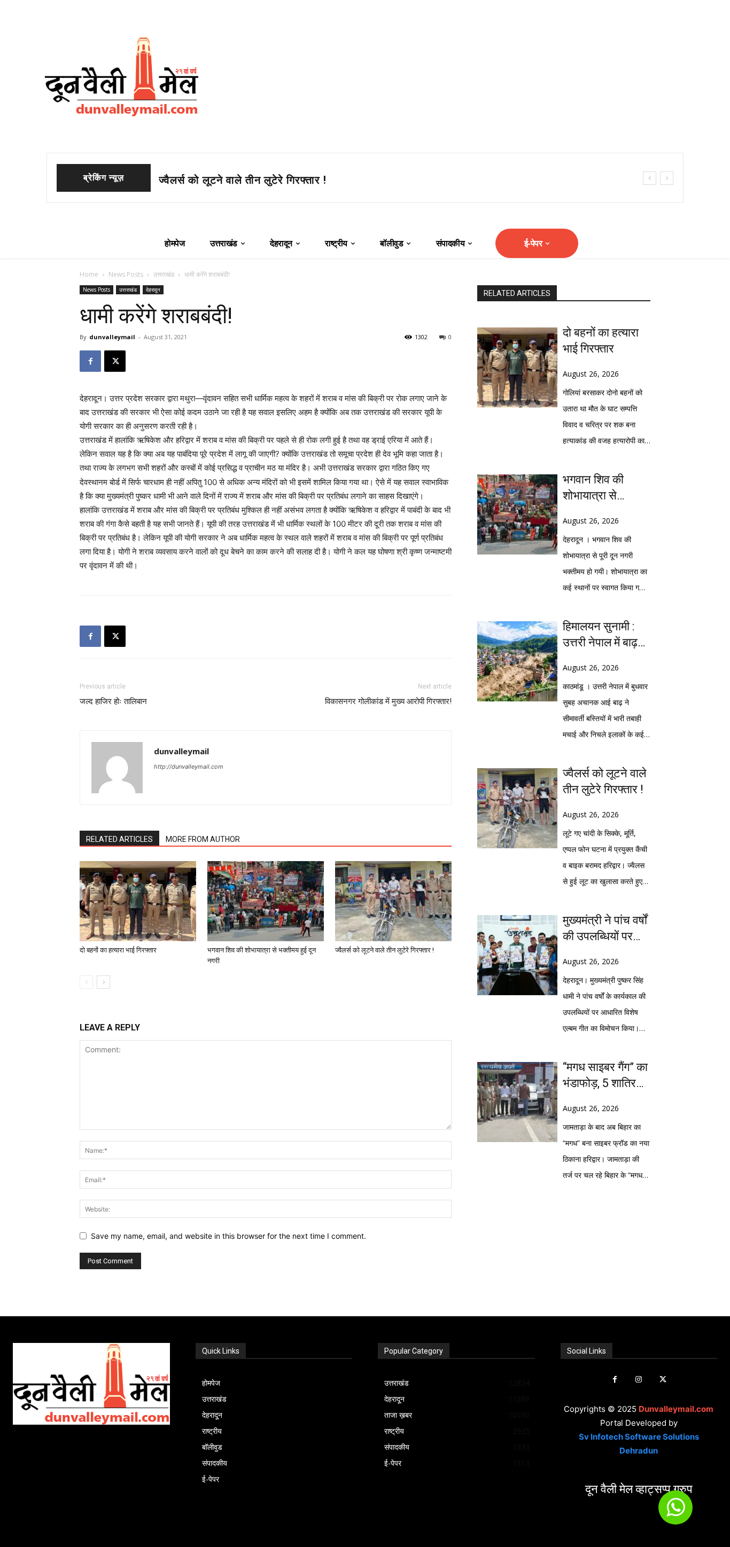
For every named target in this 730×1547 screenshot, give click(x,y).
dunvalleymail (112, 337)
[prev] (649, 178)
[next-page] (103, 982)
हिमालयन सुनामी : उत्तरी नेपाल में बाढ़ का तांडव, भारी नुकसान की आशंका (602, 635)
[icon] (675, 1512)
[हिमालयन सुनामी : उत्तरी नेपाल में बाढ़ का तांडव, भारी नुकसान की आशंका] (517, 661)
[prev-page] (86, 982)
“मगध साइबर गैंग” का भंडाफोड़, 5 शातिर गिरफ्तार (605, 1075)
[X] (115, 361)
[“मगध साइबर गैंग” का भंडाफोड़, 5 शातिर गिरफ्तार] (517, 1102)
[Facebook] (90, 361)
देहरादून (153, 289)
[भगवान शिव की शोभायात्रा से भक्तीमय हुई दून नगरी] (265, 901)
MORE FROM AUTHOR (203, 839)
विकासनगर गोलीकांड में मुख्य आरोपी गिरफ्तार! (388, 701)
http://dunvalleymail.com (188, 766)
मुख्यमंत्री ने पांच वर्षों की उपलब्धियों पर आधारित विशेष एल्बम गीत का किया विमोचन (606, 928)
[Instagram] (639, 1379)
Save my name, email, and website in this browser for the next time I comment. (228, 1235)
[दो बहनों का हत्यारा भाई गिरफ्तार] (138, 901)
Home (89, 274)
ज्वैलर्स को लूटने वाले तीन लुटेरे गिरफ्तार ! (384, 950)
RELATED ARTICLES (119, 839)
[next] (666, 178)
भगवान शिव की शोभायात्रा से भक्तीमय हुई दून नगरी (265, 180)
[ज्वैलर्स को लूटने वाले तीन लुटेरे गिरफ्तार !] (393, 901)
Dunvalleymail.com (676, 1409)
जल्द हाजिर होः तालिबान (113, 701)
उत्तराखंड (163, 274)
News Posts (125, 274)
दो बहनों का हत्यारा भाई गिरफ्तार (118, 950)
